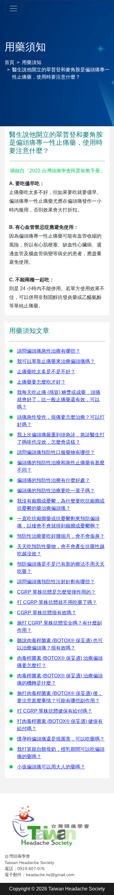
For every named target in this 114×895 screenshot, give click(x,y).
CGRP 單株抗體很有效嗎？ (46, 612)
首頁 (9, 62)
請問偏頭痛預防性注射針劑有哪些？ (56, 581)
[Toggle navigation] (13, 8)
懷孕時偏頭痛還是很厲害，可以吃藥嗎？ (61, 738)
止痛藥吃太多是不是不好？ (46, 371)
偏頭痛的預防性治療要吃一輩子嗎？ (56, 490)
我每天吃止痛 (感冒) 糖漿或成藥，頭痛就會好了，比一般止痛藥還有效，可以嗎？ (58, 399)
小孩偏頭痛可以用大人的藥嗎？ (51, 766)
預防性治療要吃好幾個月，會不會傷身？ (61, 536)
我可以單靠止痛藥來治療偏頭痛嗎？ (56, 361)
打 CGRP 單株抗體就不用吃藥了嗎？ (57, 602)
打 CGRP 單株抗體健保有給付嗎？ (54, 711)
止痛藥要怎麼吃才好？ (41, 382)
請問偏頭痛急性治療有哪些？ (48, 351)
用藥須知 (31, 62)
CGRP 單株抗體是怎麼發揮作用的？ (56, 592)
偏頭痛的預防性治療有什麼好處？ (53, 480)
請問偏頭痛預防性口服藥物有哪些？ (56, 452)
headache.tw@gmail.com (50, 874)
